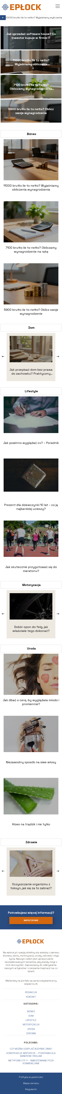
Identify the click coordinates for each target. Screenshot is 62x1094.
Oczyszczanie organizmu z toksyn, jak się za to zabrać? (31, 886)
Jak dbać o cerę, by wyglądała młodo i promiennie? (31, 702)
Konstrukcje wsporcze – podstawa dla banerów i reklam (31, 1055)
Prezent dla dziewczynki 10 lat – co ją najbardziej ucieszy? (31, 507)
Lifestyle (31, 391)
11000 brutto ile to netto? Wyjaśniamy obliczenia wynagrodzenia (31, 62)
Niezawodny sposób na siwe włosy (31, 762)
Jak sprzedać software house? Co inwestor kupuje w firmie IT (31, 36)
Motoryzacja (31, 585)
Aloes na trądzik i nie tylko (31, 824)
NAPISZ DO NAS (31, 920)
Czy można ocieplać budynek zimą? (31, 1048)
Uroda (31, 648)
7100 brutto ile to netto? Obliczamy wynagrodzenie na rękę (31, 87)
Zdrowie (31, 842)
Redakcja (31, 992)
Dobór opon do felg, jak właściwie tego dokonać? (31, 629)
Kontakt (31, 996)
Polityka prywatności (31, 1077)
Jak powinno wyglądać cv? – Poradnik (31, 443)
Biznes (31, 134)
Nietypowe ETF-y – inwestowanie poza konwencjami (31, 1062)
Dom (31, 328)
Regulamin (31, 1089)
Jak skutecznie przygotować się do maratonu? (31, 569)
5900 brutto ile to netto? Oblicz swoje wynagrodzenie (31, 111)
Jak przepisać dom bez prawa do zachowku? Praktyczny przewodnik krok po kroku (31, 372)
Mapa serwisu (31, 1083)
